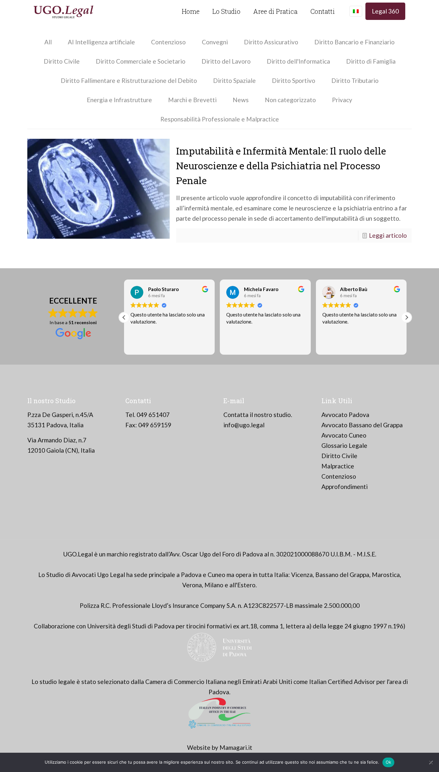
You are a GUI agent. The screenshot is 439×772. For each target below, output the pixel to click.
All (48, 42)
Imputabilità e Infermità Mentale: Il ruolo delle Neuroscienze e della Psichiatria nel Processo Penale (281, 166)
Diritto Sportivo (293, 80)
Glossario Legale (344, 445)
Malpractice (337, 466)
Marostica (386, 574)
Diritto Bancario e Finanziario (354, 42)
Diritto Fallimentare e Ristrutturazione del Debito (129, 80)
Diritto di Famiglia (371, 61)
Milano (213, 585)
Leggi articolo (388, 235)
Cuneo (216, 574)
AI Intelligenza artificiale (101, 42)
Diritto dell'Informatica (298, 61)
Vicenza (302, 574)
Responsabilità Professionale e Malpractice (219, 119)
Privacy (342, 99)
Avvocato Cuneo (343, 435)
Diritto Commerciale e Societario (140, 61)
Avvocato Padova (345, 414)
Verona (192, 585)
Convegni (215, 42)
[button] (406, 317)
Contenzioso (168, 42)
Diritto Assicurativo (271, 42)
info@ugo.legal (243, 425)
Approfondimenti (344, 486)
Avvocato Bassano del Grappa (362, 425)
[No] (431, 762)
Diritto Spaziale (234, 80)
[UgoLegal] (63, 11)
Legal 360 (385, 11)
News (241, 99)
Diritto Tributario (355, 80)
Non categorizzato (290, 99)
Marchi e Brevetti (192, 99)
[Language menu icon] (355, 11)
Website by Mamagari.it (219, 747)
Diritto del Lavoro (226, 61)
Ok (388, 762)
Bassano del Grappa (342, 574)
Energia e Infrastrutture (119, 99)
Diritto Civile (62, 61)
